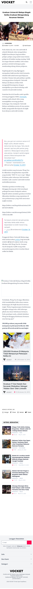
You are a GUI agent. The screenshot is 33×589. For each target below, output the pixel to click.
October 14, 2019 (19, 165)
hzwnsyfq (23, 97)
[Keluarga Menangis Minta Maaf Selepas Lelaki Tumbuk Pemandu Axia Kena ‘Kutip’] (6, 489)
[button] (31, 2)
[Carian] (27, 2)
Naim (21, 432)
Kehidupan (8, 43)
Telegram (20, 546)
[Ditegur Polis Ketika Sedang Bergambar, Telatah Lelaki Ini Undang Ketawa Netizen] (6, 430)
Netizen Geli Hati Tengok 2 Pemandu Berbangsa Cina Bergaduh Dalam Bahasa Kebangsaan (20, 473)
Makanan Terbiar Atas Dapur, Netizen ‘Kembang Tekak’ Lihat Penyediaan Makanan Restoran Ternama (21, 443)
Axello (21, 463)
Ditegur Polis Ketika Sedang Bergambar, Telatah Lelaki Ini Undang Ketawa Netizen (21, 429)
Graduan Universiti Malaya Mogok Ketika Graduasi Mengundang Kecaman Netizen (16, 15)
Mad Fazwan (27, 45)
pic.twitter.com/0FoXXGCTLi (13, 160)
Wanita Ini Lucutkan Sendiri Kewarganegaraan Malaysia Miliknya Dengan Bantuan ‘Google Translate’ (21, 458)
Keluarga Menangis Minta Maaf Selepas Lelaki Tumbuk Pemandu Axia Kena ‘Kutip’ (21, 487)
